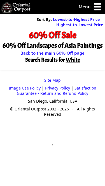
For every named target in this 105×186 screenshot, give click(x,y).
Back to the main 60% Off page (52, 53)
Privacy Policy (57, 88)
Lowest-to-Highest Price (76, 19)
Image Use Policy (25, 88)
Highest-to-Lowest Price (79, 24)
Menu (85, 6)
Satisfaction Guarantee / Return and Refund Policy (56, 90)
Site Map (52, 80)
